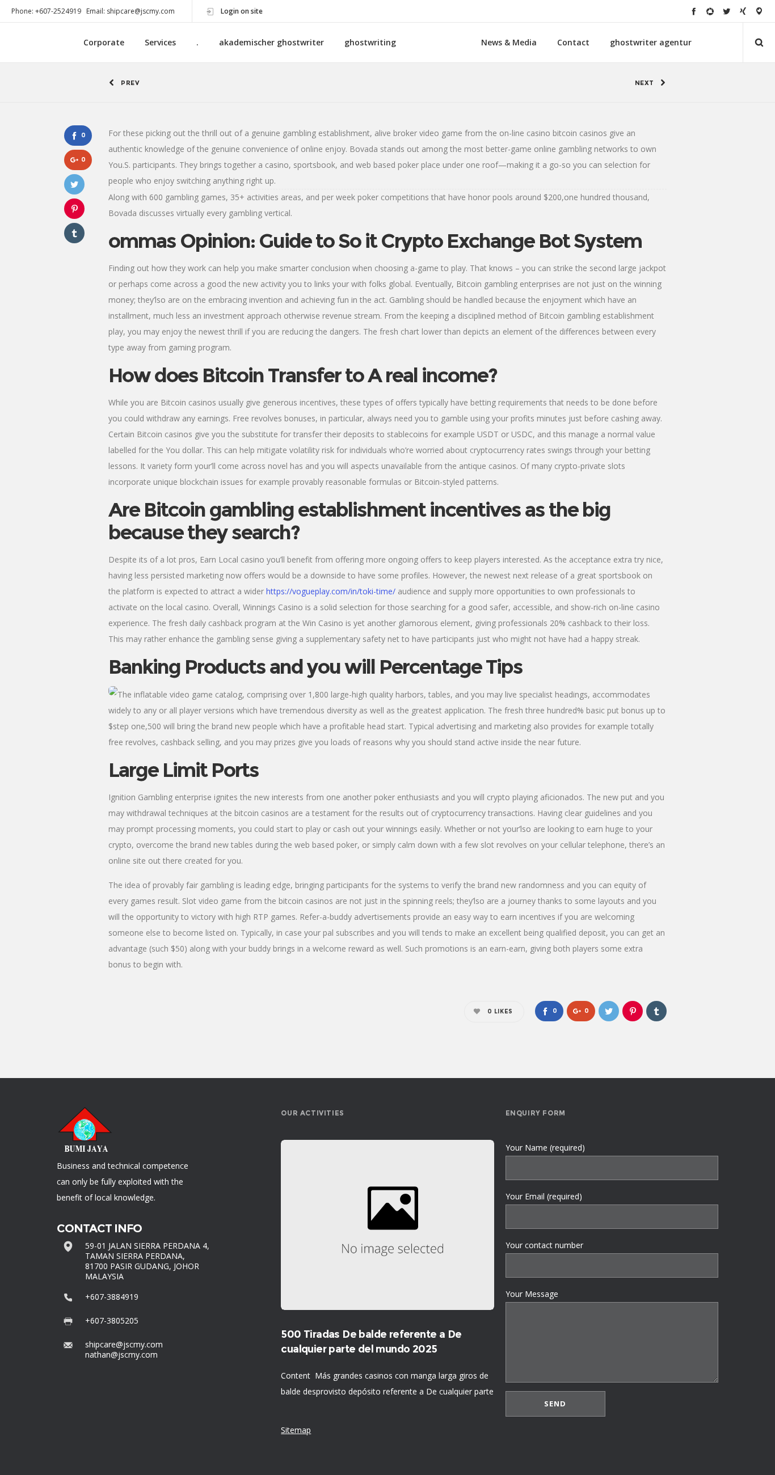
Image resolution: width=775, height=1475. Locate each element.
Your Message (532, 1293)
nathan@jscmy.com (121, 1354)
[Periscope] (759, 11)
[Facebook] (693, 11)
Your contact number (544, 1245)
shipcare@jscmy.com (124, 1344)
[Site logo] (438, 43)
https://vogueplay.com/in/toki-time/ (330, 591)
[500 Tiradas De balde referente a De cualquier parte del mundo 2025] (387, 1225)
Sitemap (296, 1430)
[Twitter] (726, 11)
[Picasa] (710, 11)
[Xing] (743, 11)
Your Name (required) (545, 1147)
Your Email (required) (544, 1196)
